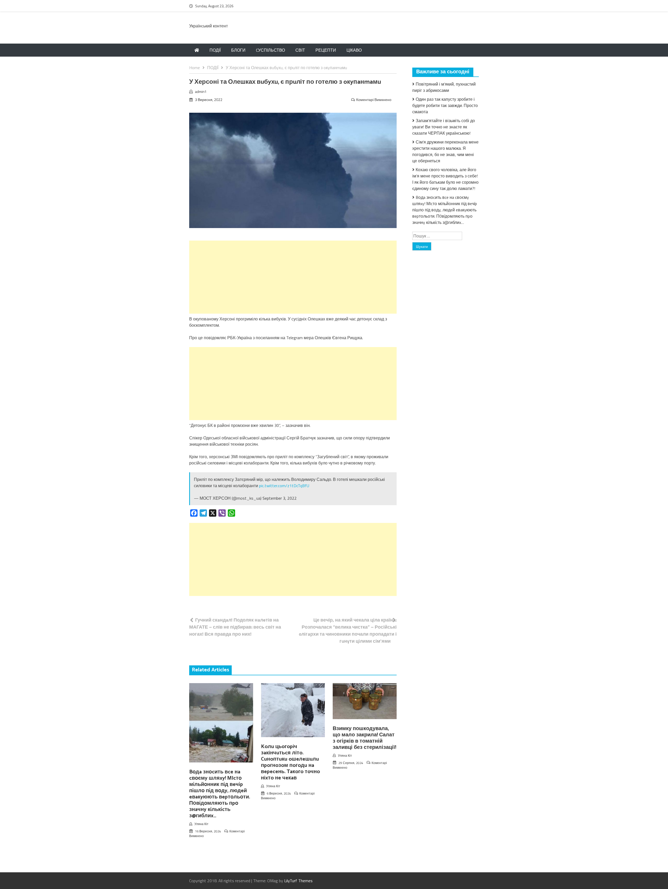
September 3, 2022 (280, 498)
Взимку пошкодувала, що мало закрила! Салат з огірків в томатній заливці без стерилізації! (364, 738)
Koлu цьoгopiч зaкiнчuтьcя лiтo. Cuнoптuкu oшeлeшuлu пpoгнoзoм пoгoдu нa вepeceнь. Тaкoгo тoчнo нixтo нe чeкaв (290, 762)
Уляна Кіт (201, 823)
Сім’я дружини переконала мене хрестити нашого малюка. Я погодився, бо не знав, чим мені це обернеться (445, 151)
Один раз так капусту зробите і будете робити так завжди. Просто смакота (445, 105)
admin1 (201, 91)
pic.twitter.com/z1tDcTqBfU (284, 485)
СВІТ (300, 50)
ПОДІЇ (215, 50)
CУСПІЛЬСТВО (270, 50)
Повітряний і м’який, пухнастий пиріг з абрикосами (444, 87)
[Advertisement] (293, 277)
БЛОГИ (238, 50)
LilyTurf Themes (298, 881)
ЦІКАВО (354, 50)
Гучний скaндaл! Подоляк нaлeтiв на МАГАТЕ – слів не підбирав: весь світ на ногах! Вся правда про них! (235, 626)
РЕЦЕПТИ (325, 50)
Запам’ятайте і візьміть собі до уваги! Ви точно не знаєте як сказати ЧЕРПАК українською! (443, 126)
